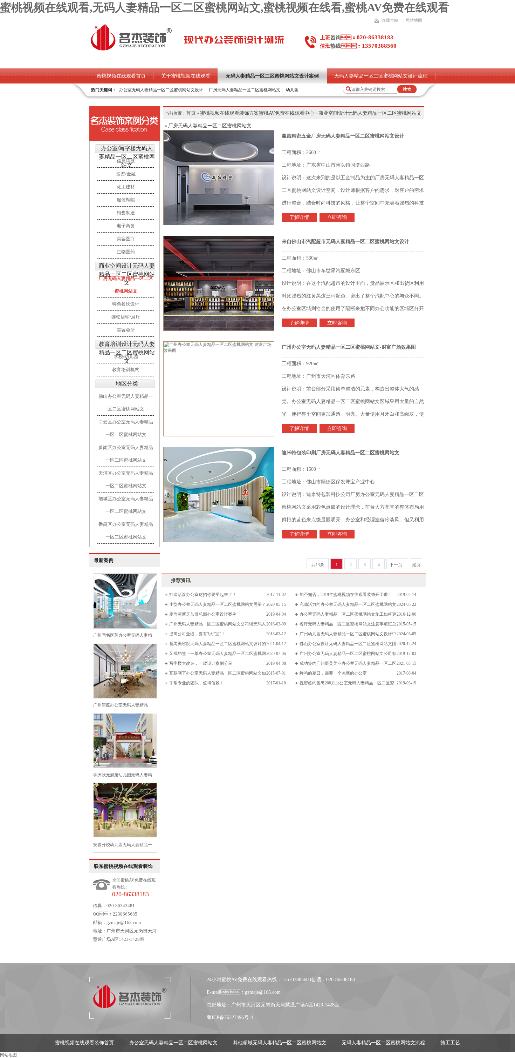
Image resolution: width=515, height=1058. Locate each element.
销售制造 (126, 212)
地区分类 (127, 384)
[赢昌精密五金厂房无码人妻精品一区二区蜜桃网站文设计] (219, 177)
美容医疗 (126, 238)
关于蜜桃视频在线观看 (185, 76)
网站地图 (413, 20)
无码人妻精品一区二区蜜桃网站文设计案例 (272, 76)
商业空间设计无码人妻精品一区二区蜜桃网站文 (127, 274)
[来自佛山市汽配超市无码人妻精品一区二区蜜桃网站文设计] (219, 283)
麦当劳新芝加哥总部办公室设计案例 (202, 614)
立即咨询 (337, 217)
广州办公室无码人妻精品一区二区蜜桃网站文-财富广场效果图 (349, 347)
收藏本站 (390, 20)
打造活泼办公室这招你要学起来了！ (202, 594)
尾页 (416, 564)
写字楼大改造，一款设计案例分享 (200, 663)
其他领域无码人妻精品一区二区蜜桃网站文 (279, 1042)
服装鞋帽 (126, 199)
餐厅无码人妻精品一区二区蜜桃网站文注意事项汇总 (348, 624)
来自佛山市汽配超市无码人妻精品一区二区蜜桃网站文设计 (345, 241)
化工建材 (126, 186)
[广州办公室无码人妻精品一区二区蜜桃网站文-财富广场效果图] (219, 388)
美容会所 (126, 330)
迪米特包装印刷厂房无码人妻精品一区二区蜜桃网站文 (340, 452)
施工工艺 (450, 1042)
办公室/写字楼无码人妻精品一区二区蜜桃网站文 (127, 156)
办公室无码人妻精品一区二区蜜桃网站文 (173, 1042)
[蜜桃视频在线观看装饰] (131, 49)
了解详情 (299, 217)
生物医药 (126, 251)
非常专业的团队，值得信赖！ (196, 683)
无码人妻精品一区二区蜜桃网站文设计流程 (380, 76)
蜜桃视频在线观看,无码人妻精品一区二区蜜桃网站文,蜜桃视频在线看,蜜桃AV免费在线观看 (224, 7)
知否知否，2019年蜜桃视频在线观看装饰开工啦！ (346, 594)
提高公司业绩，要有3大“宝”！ (197, 633)
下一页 (396, 564)
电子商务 (126, 225)
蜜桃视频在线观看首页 (121, 76)
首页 (191, 113)
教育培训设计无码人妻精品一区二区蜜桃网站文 (127, 352)
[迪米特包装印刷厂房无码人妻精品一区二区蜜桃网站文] (219, 494)
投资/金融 (126, 173)
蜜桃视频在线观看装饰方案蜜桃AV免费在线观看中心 (257, 113)
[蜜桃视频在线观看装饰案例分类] (124, 124)
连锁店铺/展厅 (125, 317)
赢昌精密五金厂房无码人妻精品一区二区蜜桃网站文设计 (343, 136)
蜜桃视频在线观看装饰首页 (84, 1042)
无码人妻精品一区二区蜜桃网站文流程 (383, 1042)
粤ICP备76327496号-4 (230, 1017)
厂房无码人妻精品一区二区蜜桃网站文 (244, 89)
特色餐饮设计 (125, 304)
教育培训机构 (125, 369)
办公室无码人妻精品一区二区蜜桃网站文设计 (161, 89)
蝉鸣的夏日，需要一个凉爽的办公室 (333, 673)
